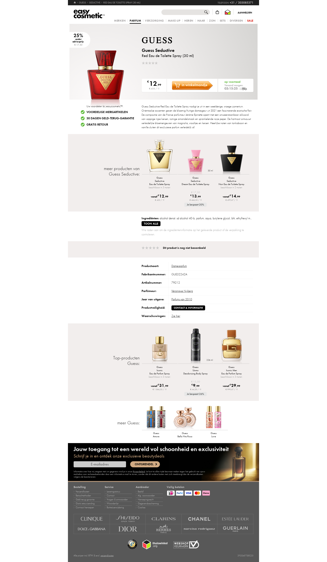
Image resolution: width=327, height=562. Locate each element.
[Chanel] (199, 519)
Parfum (135, 20)
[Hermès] (164, 529)
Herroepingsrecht (146, 499)
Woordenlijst (112, 503)
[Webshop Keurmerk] (186, 544)
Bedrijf (140, 491)
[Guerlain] (235, 529)
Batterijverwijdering (115, 507)
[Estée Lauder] (235, 519)
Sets (223, 20)
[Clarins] (164, 519)
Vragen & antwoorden (117, 499)
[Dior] (128, 529)
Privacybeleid (139, 471)
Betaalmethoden (83, 495)
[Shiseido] (128, 519)
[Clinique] (92, 519)
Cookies (141, 507)
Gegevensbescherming (148, 503)
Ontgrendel (144, 464)
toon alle (151, 223)
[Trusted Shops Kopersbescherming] (132, 544)
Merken (120, 20)
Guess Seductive (158, 50)
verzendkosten (107, 555)
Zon (212, 20)
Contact (110, 495)
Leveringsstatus (113, 491)
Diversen (236, 20)
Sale (250, 20)
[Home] (75, 2)
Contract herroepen (85, 507)
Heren (188, 20)
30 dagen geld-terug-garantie (110, 118)
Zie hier (175, 316)
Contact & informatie (188, 307)
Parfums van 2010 (181, 299)
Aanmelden (245, 12)
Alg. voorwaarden (146, 495)
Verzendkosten (82, 491)
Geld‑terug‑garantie (85, 499)
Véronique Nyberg (182, 291)
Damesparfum (179, 266)
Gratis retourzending (85, 503)
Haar (201, 20)
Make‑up (174, 20)
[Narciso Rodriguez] (199, 529)
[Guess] (164, 40)
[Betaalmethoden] (210, 492)
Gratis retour (97, 124)
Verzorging (154, 20)
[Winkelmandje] (217, 12)
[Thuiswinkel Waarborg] (227, 12)
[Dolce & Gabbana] (92, 529)
